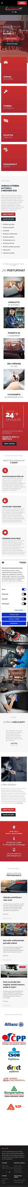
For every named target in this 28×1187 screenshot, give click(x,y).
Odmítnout (14, 623)
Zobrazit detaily (19, 610)
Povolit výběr (14, 619)
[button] (22, 3)
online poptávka (12, 44)
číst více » (5, 914)
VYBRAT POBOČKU (11, 38)
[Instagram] (14, 12)
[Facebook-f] (12, 12)
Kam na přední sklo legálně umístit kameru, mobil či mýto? (14, 984)
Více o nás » (20, 803)
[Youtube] (9, 1172)
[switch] (24, 594)
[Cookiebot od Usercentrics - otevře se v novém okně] (19, 563)
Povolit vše (14, 614)
